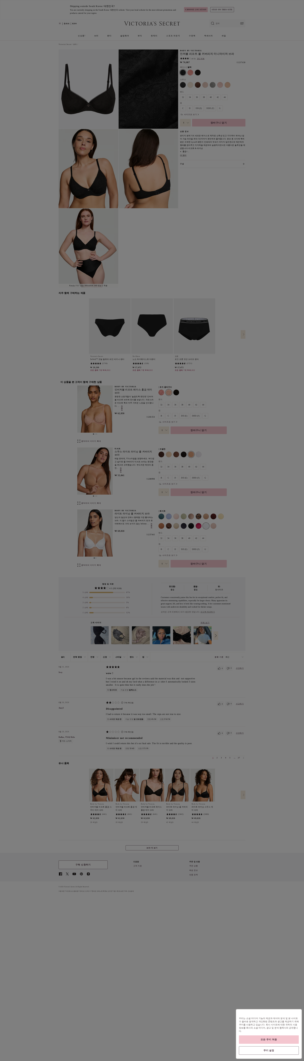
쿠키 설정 (268, 1050)
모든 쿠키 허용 (269, 1039)
